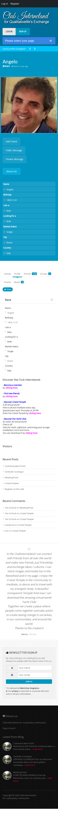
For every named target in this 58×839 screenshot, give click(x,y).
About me (11, 171)
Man (9, 210)
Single (10, 231)
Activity (7, 273)
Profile (17, 273)
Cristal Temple (12, 483)
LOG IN (9, 31)
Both (9, 221)
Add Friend (11, 141)
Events (7, 282)
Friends (30, 273)
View (9, 289)
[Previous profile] (30, 48)
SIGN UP (22, 31)
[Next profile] (34, 48)
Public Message (14, 150)
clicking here (31, 432)
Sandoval (9, 524)
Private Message (14, 159)
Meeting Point (11, 477)
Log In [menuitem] (4, 3)
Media (18, 282)
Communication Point (15, 466)
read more (37, 749)
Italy (9, 253)
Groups (45, 273)
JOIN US (29, 681)
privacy (15, 691)
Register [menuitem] (14, 3)
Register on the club (14, 489)
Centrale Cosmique (14, 471)
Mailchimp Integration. (30, 688)
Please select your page (19, 40)
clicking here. (11, 387)
